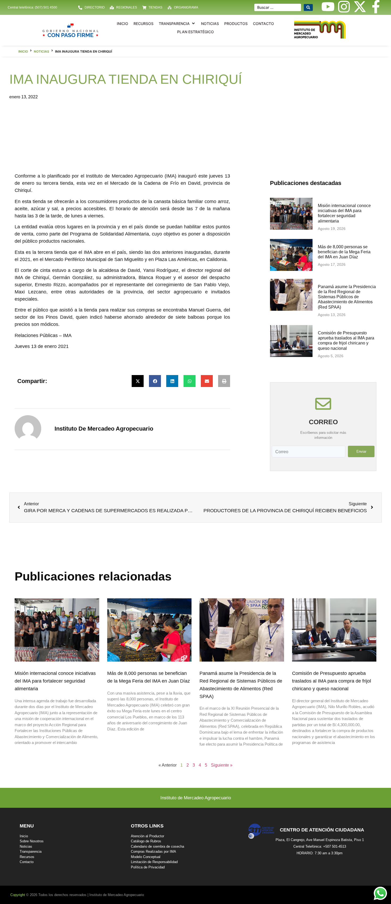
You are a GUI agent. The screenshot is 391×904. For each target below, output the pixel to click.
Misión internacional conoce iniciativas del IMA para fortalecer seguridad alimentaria (55, 681)
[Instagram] (344, 6)
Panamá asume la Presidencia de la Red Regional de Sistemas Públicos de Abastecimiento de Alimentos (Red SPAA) (347, 296)
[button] (177, 23)
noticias (41, 51)
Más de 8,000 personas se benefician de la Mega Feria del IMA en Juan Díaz (344, 252)
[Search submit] (308, 7)
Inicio (23, 51)
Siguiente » (221, 765)
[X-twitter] (360, 6)
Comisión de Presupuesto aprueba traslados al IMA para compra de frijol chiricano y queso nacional (331, 681)
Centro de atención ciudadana (322, 829)
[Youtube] (328, 6)
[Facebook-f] (375, 6)
